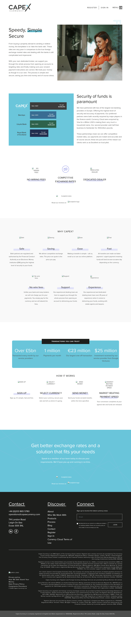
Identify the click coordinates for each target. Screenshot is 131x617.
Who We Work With (57, 515)
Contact (51, 529)
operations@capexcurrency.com (24, 514)
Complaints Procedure (18, 586)
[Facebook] (16, 531)
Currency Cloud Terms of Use (60, 541)
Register (51, 532)
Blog (50, 525)
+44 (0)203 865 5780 (19, 511)
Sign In (51, 536)
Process (51, 522)
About (51, 511)
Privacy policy (14, 577)
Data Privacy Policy (16, 584)
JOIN (115, 525)
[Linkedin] (11, 531)
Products (52, 518)
